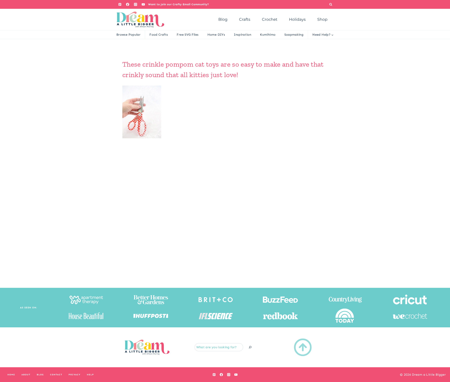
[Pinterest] (120, 4)
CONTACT (56, 374)
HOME (11, 374)
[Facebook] (127, 4)
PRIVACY (75, 374)
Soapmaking (294, 35)
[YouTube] (143, 4)
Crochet (269, 19)
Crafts (244, 19)
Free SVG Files (187, 35)
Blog (222, 19)
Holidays (297, 19)
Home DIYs (216, 35)
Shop (322, 19)
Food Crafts (158, 35)
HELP (90, 374)
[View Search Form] (330, 4)
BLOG (40, 374)
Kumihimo (267, 35)
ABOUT (25, 374)
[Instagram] (135, 4)
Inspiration (242, 35)
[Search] (250, 347)
